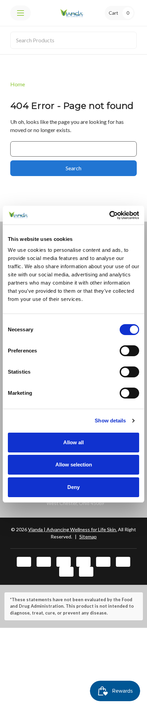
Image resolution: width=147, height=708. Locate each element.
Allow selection (73, 464)
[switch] (129, 350)
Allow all (73, 442)
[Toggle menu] (20, 12)
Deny (73, 487)
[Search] (127, 40)
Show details (110, 420)
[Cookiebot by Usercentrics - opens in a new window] (109, 215)
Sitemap (88, 536)
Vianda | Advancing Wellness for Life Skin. (72, 529)
